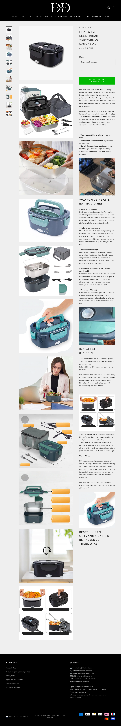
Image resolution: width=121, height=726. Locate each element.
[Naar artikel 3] (9, 46)
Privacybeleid (10, 676)
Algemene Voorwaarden (15, 680)
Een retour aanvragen (13, 687)
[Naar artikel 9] (9, 96)
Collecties (25, 16)
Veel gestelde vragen (56, 16)
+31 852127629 (86, 671)
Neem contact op (100, 16)
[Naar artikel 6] (9, 70)
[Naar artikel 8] (9, 88)
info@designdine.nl (85, 668)
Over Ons (37, 16)
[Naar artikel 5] (9, 62)
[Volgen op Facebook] (7, 706)
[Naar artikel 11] (9, 113)
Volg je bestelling (79, 16)
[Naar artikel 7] (9, 79)
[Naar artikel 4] (9, 54)
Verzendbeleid (11, 668)
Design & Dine (86, 28)
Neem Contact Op (12, 683)
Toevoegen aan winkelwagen (97, 80)
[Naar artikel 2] (9, 38)
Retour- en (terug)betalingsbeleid (18, 672)
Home (14, 16)
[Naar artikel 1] (9, 29)
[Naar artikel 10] (9, 105)
